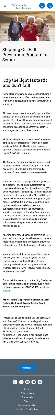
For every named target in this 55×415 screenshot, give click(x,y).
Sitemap (27, 401)
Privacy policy (28, 397)
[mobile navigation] (5, 6)
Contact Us (27, 367)
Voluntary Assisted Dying (27, 409)
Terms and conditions (27, 405)
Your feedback (27, 393)
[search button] (42, 6)
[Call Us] (50, 6)
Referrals (27, 389)
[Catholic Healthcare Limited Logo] (21, 5)
